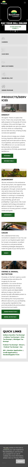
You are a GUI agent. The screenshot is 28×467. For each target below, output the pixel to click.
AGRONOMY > (8, 215)
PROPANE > (7, 155)
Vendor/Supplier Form (11, 355)
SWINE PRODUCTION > (11, 311)
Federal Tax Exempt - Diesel (13, 345)
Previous (3, 19)
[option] (14, 19)
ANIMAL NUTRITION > (10, 317)
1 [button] (10, 31)
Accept (20, 461)
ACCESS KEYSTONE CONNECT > (15, 27)
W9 (4, 350)
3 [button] (15, 31)
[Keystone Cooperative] (3, 2)
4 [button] (17, 31)
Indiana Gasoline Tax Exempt (14, 335)
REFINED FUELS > (9, 161)
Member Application (14, 350)
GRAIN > (6, 253)
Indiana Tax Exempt (11, 337)
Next (25, 19)
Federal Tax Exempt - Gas (13, 347)
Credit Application (10, 352)
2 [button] (13, 31)
